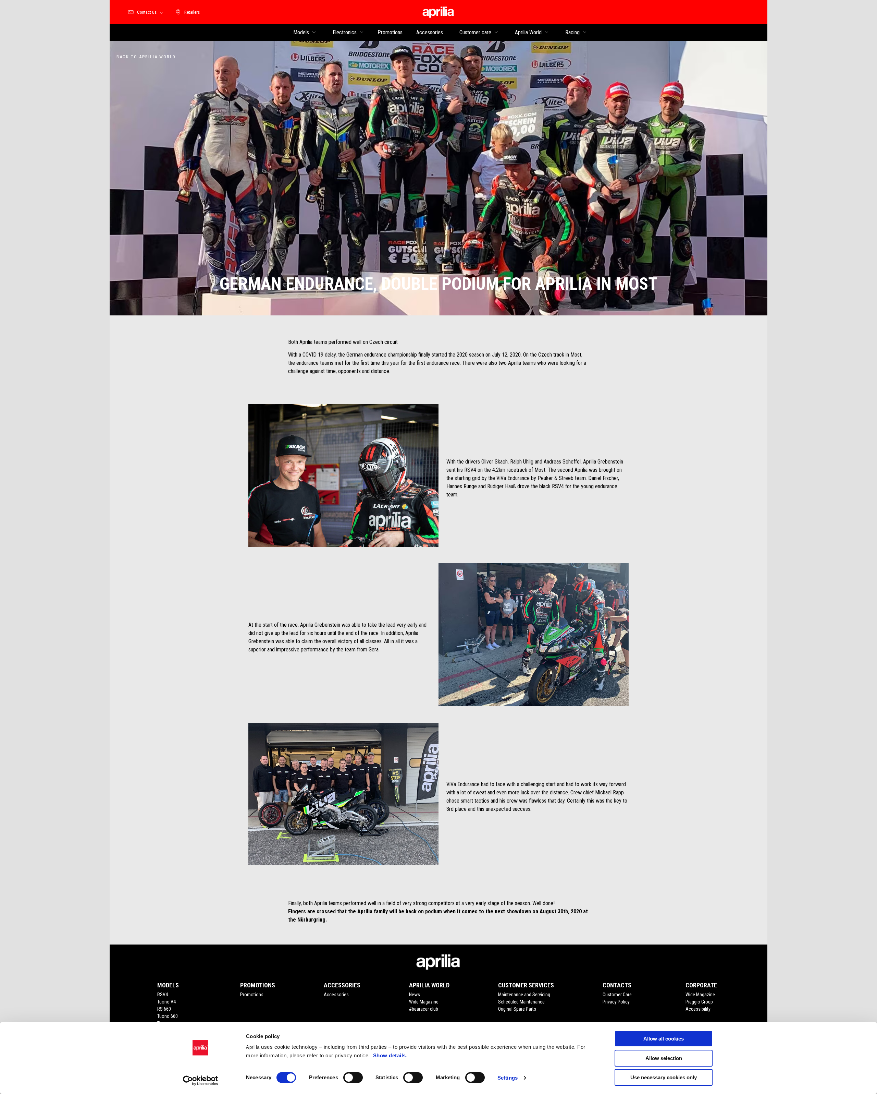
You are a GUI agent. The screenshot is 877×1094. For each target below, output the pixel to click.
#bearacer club (423, 1009)
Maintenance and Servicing (524, 994)
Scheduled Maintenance (521, 1002)
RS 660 (164, 1009)
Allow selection (663, 1058)
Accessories (336, 994)
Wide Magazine (423, 1002)
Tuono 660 (167, 1016)
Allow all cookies (663, 1039)
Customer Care (617, 994)
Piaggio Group (699, 1002)
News (414, 994)
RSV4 (162, 994)
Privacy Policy (616, 1002)
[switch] (353, 1077)
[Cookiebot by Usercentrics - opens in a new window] (201, 1080)
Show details (389, 1055)
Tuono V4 (166, 1002)
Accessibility (698, 1009)
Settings (507, 1078)
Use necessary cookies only (663, 1077)
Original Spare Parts (517, 1009)
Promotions (251, 994)
